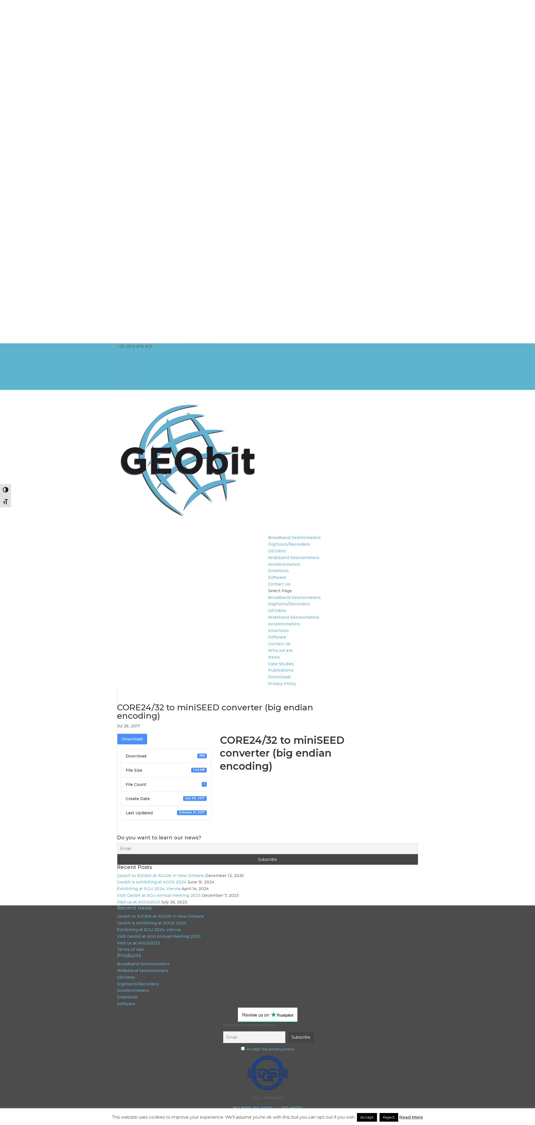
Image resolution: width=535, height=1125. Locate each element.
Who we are (129, 353)
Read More (411, 1117)
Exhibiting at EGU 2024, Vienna (149, 888)
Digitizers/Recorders (289, 544)
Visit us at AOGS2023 (138, 902)
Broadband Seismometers (294, 537)
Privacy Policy (131, 386)
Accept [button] (367, 1117)
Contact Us (279, 584)
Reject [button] (389, 1117)
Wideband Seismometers (293, 557)
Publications (129, 372)
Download (132, 739)
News (123, 359)
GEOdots (277, 550)
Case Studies (130, 366)
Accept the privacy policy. (271, 1049)
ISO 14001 (263, 1107)
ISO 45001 (292, 1107)
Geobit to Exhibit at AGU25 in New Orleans (160, 875)
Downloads (128, 379)
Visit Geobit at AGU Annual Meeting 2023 (159, 895)
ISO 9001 (242, 1107)
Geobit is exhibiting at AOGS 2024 (151, 882)
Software (277, 577)
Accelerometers (284, 564)
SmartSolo (278, 570)
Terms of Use (130, 949)
